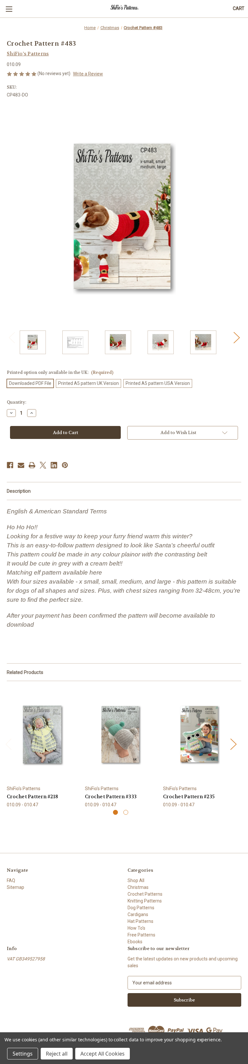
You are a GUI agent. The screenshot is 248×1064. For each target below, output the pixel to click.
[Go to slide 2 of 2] (125, 812)
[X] (43, 465)
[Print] (32, 465)
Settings (23, 1053)
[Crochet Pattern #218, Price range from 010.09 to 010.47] (42, 734)
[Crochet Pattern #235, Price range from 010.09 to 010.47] (198, 734)
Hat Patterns (140, 921)
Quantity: (16, 402)
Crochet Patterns (145, 894)
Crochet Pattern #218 (32, 796)
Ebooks (135, 941)
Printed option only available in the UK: (60, 372)
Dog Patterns (141, 907)
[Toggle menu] (9, 9)
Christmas (138, 887)
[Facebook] (10, 465)
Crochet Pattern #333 (111, 796)
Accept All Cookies (102, 1053)
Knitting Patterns (145, 900)
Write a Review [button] (88, 73)
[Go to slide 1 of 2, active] (115, 812)
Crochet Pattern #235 (189, 796)
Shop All (136, 880)
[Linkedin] (54, 465)
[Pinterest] (65, 465)
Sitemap (15, 887)
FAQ (11, 880)
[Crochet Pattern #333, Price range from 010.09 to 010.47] (120, 734)
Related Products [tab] (25, 672)
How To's (136, 928)
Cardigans (138, 914)
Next (236, 337)
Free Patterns (141, 934)
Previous (11, 337)
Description (19, 491)
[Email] (21, 465)
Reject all (56, 1053)
